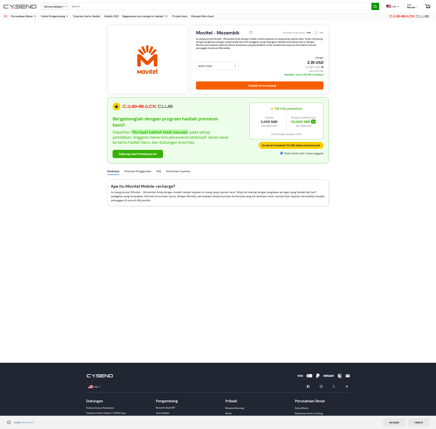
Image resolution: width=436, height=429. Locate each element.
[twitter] (333, 386)
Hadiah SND (111, 16)
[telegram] (346, 387)
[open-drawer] (5, 16)
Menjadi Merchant (202, 16)
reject (418, 422)
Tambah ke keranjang (262, 85)
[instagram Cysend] (321, 387)
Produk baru (179, 16)
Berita (228, 413)
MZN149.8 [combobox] (205, 66)
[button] (24, 16)
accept (394, 422)
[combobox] (219, 6)
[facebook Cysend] (308, 387)
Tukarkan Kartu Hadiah (86, 16)
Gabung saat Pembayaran (138, 154)
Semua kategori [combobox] (53, 6)
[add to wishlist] (251, 32)
